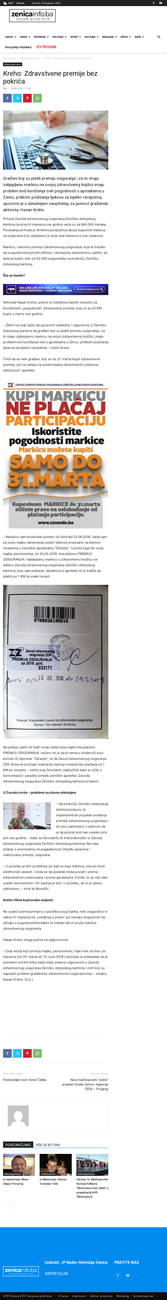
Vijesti (9, 36)
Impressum (79, 1296)
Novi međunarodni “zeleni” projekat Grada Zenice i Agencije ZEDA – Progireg (85, 1084)
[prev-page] (5, 1205)
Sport (74, 36)
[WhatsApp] (37, 98)
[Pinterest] (27, 98)
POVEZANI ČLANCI (18, 1145)
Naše (138, 36)
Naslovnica (9, 58)
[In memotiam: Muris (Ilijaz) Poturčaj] (19, 1165)
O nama (63, 1296)
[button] (159, 37)
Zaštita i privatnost (101, 1296)
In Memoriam (48, 1173)
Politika (57, 36)
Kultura (90, 36)
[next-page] (12, 1205)
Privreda (40, 36)
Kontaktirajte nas (143, 1296)
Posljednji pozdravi (18, 47)
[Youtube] (160, 3)
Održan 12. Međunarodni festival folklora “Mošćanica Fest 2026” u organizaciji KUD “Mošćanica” (92, 1188)
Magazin (108, 36)
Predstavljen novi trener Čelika (24, 1080)
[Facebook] (153, 3)
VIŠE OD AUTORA (48, 1145)
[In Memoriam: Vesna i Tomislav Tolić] (56, 1165)
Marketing (123, 1296)
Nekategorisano (30, 58)
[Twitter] (17, 98)
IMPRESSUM (56, 1273)
